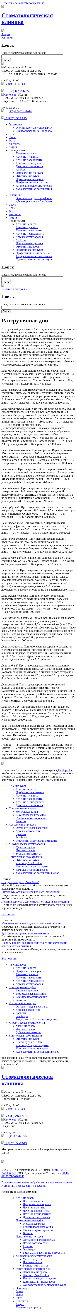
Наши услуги (17, 150)
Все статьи (8, 914)
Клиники (7, 37)
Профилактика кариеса (30, 792)
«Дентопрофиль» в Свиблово (34, 130)
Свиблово (10, 94)
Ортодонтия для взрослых (32, 827)
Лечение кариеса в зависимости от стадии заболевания (35, 901)
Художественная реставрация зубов (37, 872)
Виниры (21, 821)
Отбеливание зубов (28, 176)
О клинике (15, 124)
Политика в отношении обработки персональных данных (36, 1182)
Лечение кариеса (26, 153)
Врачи (12, 134)
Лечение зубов (18, 785)
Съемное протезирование (31, 818)
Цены (12, 137)
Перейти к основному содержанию (22, 2)
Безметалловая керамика (31, 814)
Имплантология (25, 850)
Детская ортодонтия (28, 831)
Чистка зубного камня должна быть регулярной (30, 891)
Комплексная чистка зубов (32, 869)
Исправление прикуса (29, 172)
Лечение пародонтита (29, 159)
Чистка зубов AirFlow (29, 863)
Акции (5, 34)
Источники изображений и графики (23, 1185)
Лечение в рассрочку (14, 289)
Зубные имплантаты (28, 853)
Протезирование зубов (30, 179)
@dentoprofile (64, 770)
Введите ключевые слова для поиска (23, 52)
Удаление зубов (25, 847)
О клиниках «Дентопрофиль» (34, 127)
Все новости (9, 958)
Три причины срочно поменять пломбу (25, 933)
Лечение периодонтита (30, 163)
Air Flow (21, 169)
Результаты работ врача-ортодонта (36, 840)
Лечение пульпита (27, 156)
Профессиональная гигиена (33, 182)
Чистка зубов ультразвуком (32, 866)
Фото (12, 140)
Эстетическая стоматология (25, 856)
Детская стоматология (29, 166)
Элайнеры (22, 837)
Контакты (15, 143)
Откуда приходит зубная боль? (20, 882)
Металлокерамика (27, 811)
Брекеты (21, 834)
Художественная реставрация (34, 188)
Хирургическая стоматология (34, 185)
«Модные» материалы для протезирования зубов (31, 923)
